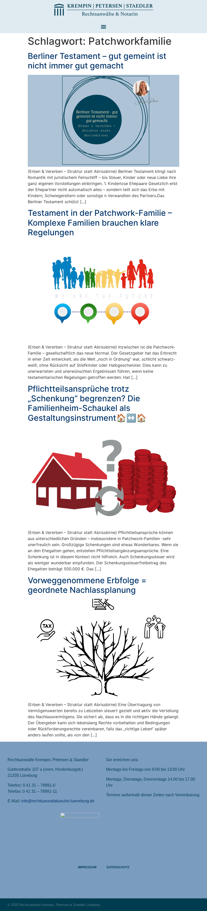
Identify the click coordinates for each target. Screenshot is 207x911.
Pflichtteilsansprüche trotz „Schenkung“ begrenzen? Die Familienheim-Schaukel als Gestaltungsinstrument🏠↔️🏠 (87, 403)
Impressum (87, 867)
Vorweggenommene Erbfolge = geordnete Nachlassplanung (87, 585)
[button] (103, 26)
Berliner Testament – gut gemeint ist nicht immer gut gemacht (97, 61)
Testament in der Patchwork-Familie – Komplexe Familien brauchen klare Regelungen (100, 222)
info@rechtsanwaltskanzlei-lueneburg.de (57, 801)
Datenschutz (118, 867)
